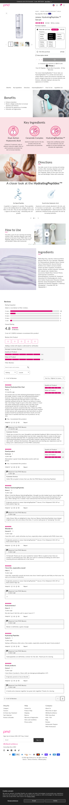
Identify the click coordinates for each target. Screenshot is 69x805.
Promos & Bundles (8, 717)
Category (5, 708)
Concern (5, 710)
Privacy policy (28, 722)
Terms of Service (32, 759)
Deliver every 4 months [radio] (42, 44)
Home (37, 11)
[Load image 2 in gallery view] (16, 44)
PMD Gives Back (50, 715)
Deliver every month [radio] (42, 36)
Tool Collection (7, 715)
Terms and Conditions (30, 719)
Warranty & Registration (31, 717)
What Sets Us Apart (51, 710)
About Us (48, 708)
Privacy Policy (31, 796)
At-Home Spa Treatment (10, 713)
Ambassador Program (52, 724)
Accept (34, 800)
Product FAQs (28, 710)
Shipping (26, 713)
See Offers (47, 1)
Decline (55, 800)
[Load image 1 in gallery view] (10, 44)
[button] (64, 5)
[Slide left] (6, 44)
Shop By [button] (6, 705)
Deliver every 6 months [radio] (51, 44)
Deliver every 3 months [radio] (59, 36)
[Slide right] (32, 44)
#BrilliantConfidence (10, 744)
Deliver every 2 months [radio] (51, 36)
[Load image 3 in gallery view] (21, 44)
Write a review (55, 23)
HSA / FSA (49, 717)
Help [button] (26, 705)
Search (25, 759)
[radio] (50, 38)
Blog (47, 719)
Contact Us (27, 708)
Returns (26, 715)
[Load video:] (47, 234)
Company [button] (49, 705)
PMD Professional (51, 726)
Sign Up (38, 740)
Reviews (48, 722)
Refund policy (42, 759)
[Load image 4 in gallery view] (27, 44)
